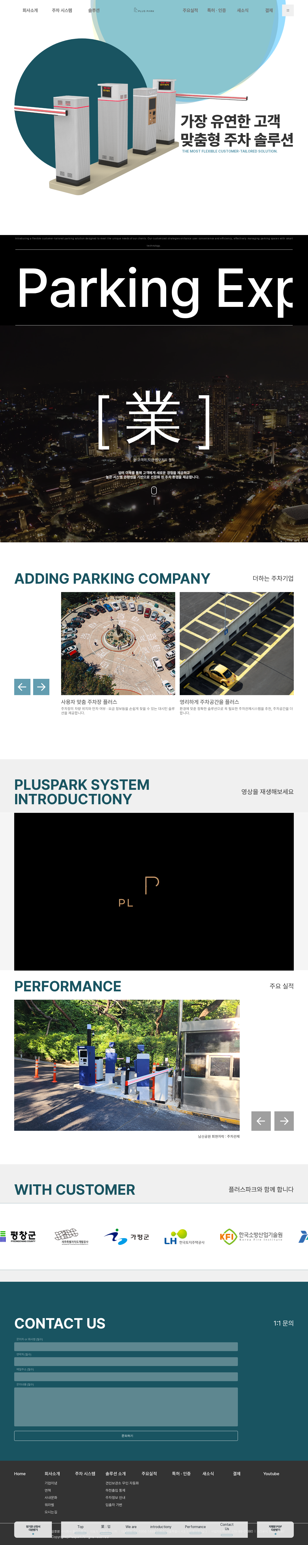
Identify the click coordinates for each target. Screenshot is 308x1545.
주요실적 (190, 10)
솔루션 (94, 10)
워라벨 (49, 1505)
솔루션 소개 (116, 1473)
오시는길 (51, 1512)
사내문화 (51, 1498)
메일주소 (25, 1369)
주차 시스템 (62, 10)
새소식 (242, 10)
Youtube (271, 1473)
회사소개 (30, 10)
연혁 (48, 1490)
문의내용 (25, 1384)
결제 (269, 10)
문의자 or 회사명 (29, 1339)
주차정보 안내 (115, 1498)
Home (20, 1473)
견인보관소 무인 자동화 (122, 1483)
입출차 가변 (114, 1505)
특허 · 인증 (216, 10)
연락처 (23, 1354)
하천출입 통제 (115, 1490)
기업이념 (51, 1483)
